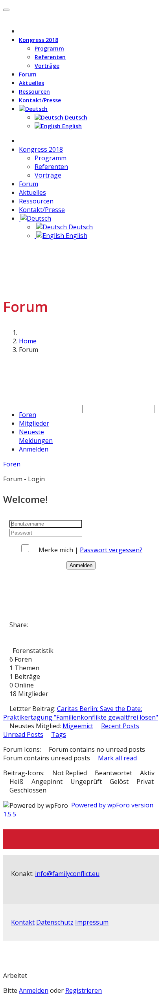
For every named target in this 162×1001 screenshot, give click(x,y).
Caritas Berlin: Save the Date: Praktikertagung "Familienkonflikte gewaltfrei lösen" (80, 713)
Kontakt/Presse (40, 100)
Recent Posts (120, 726)
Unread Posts (23, 734)
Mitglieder (34, 423)
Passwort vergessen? (111, 550)
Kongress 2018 (38, 40)
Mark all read (116, 758)
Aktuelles (31, 83)
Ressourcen (34, 91)
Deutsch (75, 117)
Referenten (50, 57)
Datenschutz (55, 922)
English (71, 126)
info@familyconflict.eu (67, 873)
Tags (58, 734)
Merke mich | (59, 550)
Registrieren (83, 990)
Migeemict (78, 726)
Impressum (92, 922)
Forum (28, 74)
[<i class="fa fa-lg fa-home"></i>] (21, 140)
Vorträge (47, 65)
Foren (27, 414)
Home (28, 341)
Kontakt (23, 922)
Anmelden (33, 449)
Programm (49, 48)
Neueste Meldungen (36, 436)
